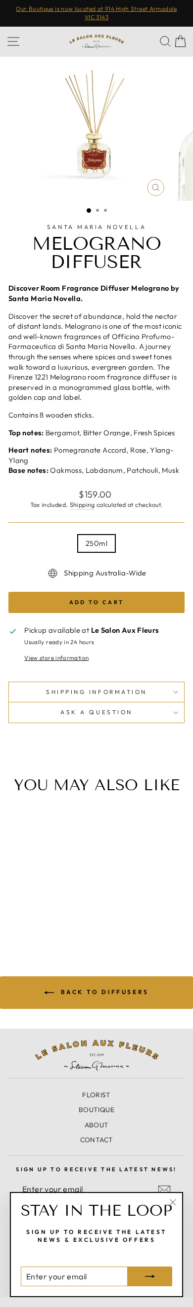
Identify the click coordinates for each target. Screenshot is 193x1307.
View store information (56, 657)
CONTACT (96, 1139)
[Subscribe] (164, 1189)
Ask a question (96, 712)
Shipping (82, 504)
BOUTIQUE (96, 1109)
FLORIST (96, 1094)
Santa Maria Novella (96, 227)
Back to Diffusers (103, 992)
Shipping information (96, 691)
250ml (96, 543)
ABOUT (97, 1124)
